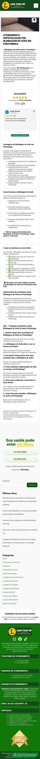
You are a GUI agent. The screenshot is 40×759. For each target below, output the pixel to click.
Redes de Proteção (9, 603)
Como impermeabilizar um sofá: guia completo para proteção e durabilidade (20, 512)
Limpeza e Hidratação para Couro (21, 725)
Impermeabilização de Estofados (21, 717)
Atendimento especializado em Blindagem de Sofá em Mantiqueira (18, 417)
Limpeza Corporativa (10, 581)
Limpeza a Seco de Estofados (19, 715)
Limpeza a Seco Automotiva (13, 577)
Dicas (5, 559)
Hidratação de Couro (10, 570)
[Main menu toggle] (36, 5)
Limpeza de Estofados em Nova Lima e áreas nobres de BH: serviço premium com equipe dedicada (19, 542)
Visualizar (16, 415)
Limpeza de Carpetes (10, 585)
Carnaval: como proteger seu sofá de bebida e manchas (19, 522)
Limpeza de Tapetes (10, 596)
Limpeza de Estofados (11, 588)
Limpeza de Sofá (9, 592)
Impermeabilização (10, 574)
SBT (33, 268)
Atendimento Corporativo (18, 723)
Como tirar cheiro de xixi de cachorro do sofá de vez (20, 531)
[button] (25, 755)
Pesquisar (6, 481)
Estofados (6, 566)
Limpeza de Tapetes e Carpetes (20, 719)
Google (10, 266)
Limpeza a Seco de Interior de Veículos (23, 721)
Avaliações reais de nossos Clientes (20, 614)
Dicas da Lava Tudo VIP (11, 562)
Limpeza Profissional (10, 600)
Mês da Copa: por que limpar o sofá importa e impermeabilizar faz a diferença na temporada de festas (19, 501)
